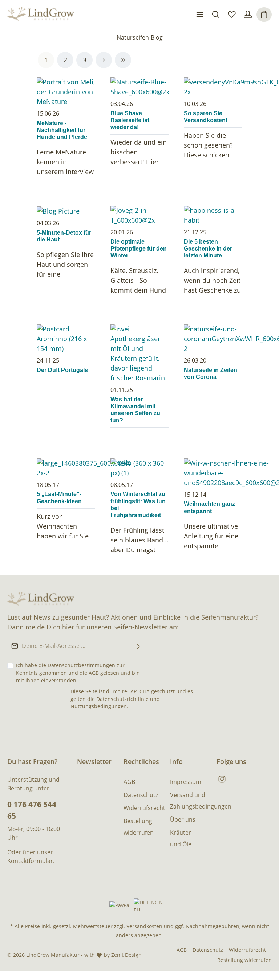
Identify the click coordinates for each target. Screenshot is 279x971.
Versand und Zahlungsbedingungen (200, 800)
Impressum (185, 782)
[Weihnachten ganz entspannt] (213, 473)
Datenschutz (141, 795)
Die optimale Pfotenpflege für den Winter (138, 249)
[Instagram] (222, 781)
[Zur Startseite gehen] (40, 14)
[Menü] (200, 14)
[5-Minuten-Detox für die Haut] (66, 211)
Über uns (182, 819)
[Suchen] (216, 14)
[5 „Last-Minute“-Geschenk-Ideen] (66, 468)
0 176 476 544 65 (31, 810)
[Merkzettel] (232, 14)
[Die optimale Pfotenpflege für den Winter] (139, 215)
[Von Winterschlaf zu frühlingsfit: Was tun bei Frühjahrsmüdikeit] (139, 468)
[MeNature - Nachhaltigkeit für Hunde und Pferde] (66, 92)
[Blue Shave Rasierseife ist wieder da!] (139, 87)
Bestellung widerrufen (139, 826)
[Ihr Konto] (247, 14)
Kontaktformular (30, 861)
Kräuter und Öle (180, 838)
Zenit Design (126, 954)
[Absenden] (138, 646)
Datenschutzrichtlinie (122, 698)
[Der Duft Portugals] (66, 339)
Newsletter (94, 761)
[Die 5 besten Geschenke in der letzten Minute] (213, 215)
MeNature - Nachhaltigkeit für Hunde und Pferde (62, 130)
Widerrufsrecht (144, 808)
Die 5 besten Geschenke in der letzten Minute (208, 249)
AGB (94, 672)
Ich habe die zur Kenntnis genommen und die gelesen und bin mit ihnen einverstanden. (78, 673)
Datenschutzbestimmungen (81, 665)
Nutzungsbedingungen (98, 706)
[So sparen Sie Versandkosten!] (213, 87)
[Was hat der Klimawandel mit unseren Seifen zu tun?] (139, 353)
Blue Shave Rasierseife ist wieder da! (129, 120)
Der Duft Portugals (62, 370)
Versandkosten (144, 926)
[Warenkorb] (264, 14)
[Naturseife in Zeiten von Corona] (213, 339)
